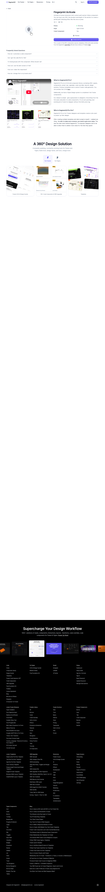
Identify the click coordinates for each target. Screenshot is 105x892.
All (30, 709)
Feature (55, 717)
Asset (7, 811)
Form (54, 777)
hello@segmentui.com (48, 501)
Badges (8, 842)
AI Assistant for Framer (12, 701)
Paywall (78, 767)
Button (78, 709)
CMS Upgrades (10, 683)
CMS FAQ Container (35, 784)
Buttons (32, 712)
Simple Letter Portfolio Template (14, 756)
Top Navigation (10, 863)
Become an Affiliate (11, 696)
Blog (7, 694)
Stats (54, 720)
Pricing (48, 2)
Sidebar (8, 850)
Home (7, 668)
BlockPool (27, 447)
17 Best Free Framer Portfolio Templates (40, 850)
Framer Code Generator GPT (13, 678)
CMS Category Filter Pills (36, 759)
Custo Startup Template (12, 764)
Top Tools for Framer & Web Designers (40, 822)
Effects (32, 722)
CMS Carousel (33, 756)
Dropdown (9, 845)
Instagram (55, 668)
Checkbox (9, 840)
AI (53, 762)
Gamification (79, 772)
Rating (78, 764)
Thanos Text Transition (12, 735)
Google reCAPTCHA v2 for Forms (14, 733)
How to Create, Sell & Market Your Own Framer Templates (44, 827)
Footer (31, 730)
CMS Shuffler (33, 789)
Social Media (79, 775)
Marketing (55, 788)
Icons (54, 780)
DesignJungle (34, 447)
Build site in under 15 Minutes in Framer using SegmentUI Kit (45, 868)
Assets (78, 722)
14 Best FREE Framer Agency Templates (40, 840)
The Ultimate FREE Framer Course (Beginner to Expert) (44, 837)
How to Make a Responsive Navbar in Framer (41, 824)
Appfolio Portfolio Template (13, 762)
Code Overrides (34, 717)
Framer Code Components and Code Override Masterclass (44, 829)
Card (77, 712)
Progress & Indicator (11, 822)
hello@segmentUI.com (26, 885)
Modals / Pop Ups (10, 871)
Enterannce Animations (35, 725)
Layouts (55, 785)
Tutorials (32, 746)
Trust (54, 712)
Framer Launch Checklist (36, 842)
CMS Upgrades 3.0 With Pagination (39, 771)
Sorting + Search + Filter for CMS (38, 795)
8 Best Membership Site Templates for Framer (41, 835)
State (77, 762)
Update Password (81, 681)
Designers (8, 699)
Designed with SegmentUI (12, 885)
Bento (54, 715)
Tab (77, 715)
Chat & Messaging (81, 777)
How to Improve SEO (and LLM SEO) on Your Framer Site (44, 809)
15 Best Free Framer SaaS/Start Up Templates (41, 848)
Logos (8, 824)
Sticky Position (33, 741)
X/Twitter (55, 673)
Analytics (55, 764)
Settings (78, 782)
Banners (78, 720)
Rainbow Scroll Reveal (12, 715)
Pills (7, 832)
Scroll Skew (9, 717)
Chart (7, 855)
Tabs (31, 743)
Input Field (9, 837)
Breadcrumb (9, 819)
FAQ (54, 730)
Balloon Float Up (10, 728)
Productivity (56, 790)
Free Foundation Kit (11, 686)
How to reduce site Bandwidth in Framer (40, 811)
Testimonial (56, 725)
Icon (7, 809)
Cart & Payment (80, 780)
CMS (54, 775)
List (7, 853)
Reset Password (80, 678)
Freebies (8, 688)
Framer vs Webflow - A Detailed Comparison (41, 863)
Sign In (78, 675)
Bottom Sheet (10, 868)
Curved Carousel (10, 748)
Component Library (11, 670)
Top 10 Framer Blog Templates (37, 816)
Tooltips (8, 816)
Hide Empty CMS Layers (36, 782)
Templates (9, 675)
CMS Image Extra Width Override (38, 787)
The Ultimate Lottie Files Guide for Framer (40, 814)
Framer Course (56, 756)
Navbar (78, 725)
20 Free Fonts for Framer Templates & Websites (42, 858)
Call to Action (33, 720)
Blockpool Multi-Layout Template (14, 774)
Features (32, 728)
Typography (56, 798)
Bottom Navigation (11, 866)
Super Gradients (10, 709)
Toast (7, 861)
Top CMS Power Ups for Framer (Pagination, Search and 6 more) (46, 866)
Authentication (57, 801)
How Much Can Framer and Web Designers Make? (42, 871)
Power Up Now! (63, 635)
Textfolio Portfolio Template (13, 759)
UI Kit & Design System (35, 668)
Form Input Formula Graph (12, 738)
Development (56, 769)
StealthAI (22, 447)
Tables (8, 874)
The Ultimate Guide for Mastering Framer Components (43, 832)
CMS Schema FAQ (34, 769)
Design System (10, 673)
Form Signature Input (11, 712)
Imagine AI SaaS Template (13, 771)
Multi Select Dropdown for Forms (14, 725)
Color (54, 772)
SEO (54, 793)
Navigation (32, 735)
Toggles (8, 835)
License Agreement (11, 691)
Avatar (8, 858)
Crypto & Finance (80, 769)
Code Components (11, 681)
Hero (31, 733)
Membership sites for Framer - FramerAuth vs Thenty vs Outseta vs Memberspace (50, 855)
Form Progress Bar (11, 722)
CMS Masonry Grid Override (37, 779)
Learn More (67, 44)
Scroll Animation (34, 738)
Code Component (81, 717)
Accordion (9, 829)
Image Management (58, 782)
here (89, 44)
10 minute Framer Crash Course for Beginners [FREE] (43, 861)
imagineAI (40, 447)
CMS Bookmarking (34, 762)
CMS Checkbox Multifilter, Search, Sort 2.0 (41, 774)
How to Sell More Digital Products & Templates (42, 845)
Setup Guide (79, 670)
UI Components (34, 748)
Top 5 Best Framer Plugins (36, 819)
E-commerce (56, 795)
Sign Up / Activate (81, 673)
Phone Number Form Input (13, 730)
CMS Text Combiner (35, 776)
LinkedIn (55, 670)
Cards (31, 715)
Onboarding (79, 756)
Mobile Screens (34, 670)
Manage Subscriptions (82, 683)
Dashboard (79, 668)
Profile (78, 759)
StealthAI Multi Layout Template (14, 776)
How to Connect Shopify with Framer (39, 853)
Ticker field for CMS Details (37, 792)
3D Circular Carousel (11, 745)
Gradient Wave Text (11, 720)
